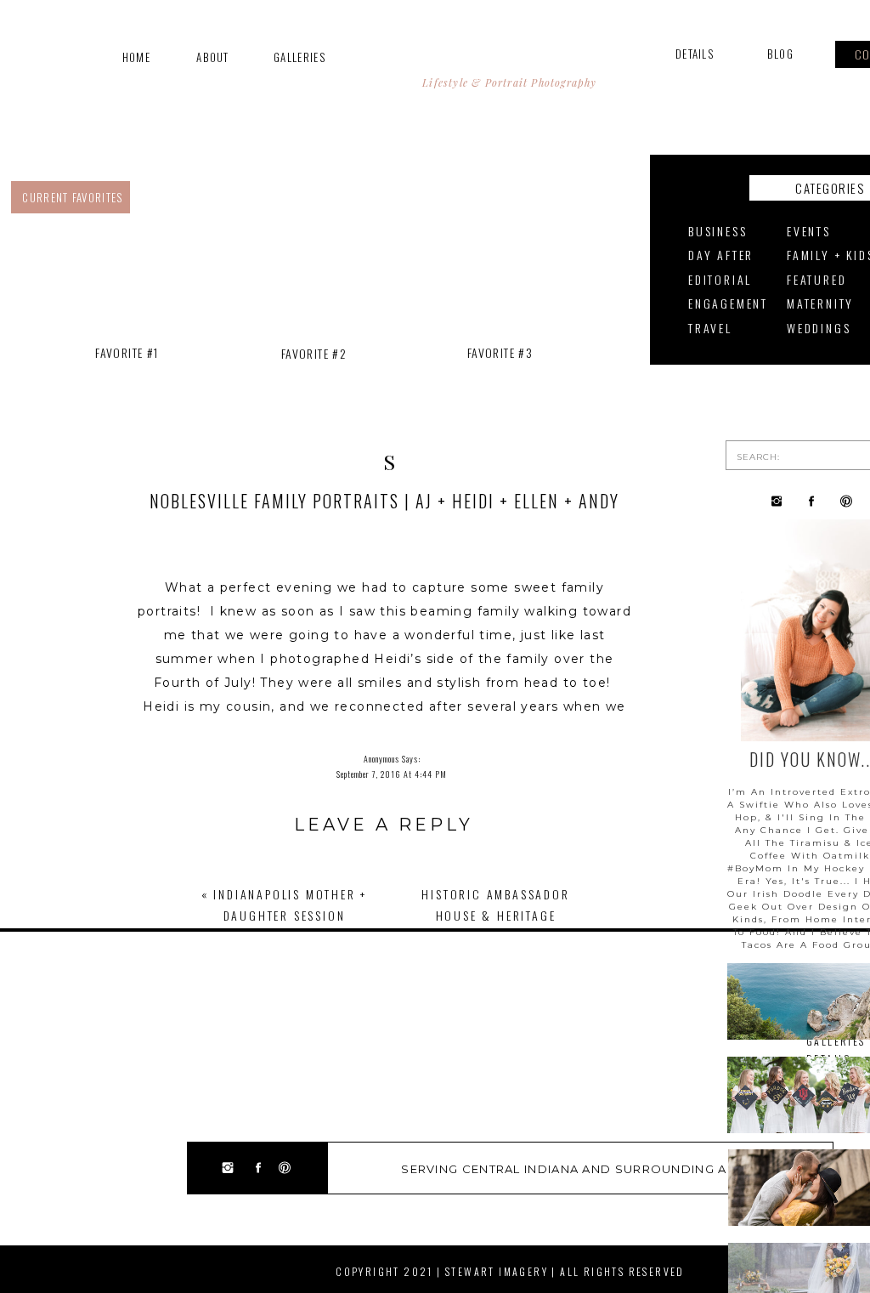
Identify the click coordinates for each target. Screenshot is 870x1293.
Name (383, 1035)
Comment (383, 885)
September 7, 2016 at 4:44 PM (391, 774)
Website (384, 1111)
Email (383, 1073)
